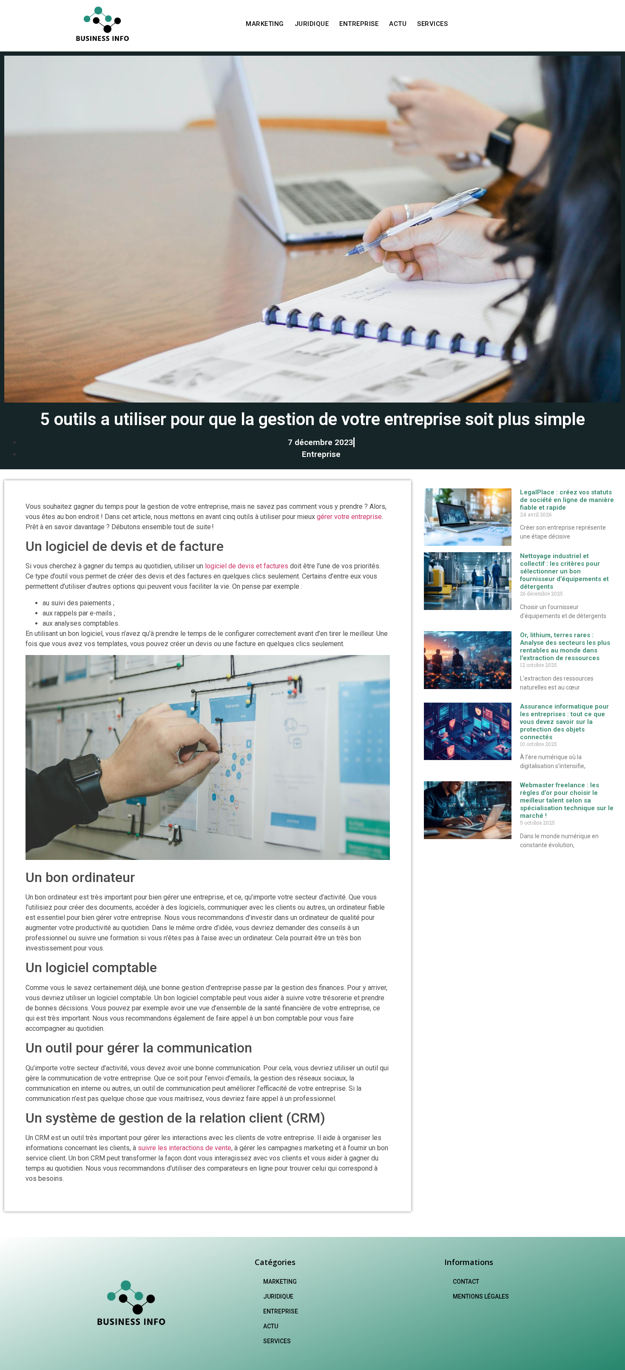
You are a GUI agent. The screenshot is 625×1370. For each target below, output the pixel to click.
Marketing (265, 24)
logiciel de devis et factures (246, 566)
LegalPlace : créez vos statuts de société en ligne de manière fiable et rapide (567, 499)
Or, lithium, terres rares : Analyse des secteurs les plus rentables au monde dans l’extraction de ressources (565, 646)
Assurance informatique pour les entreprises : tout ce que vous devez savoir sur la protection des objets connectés (564, 722)
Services (432, 24)
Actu (397, 24)
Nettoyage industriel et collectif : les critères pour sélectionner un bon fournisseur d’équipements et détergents (564, 571)
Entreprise (358, 24)
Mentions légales (481, 1296)
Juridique (312, 24)
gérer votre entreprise (349, 517)
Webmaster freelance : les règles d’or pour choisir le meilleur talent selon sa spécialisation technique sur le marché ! (567, 800)
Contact (466, 1281)
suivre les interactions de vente (184, 1148)
